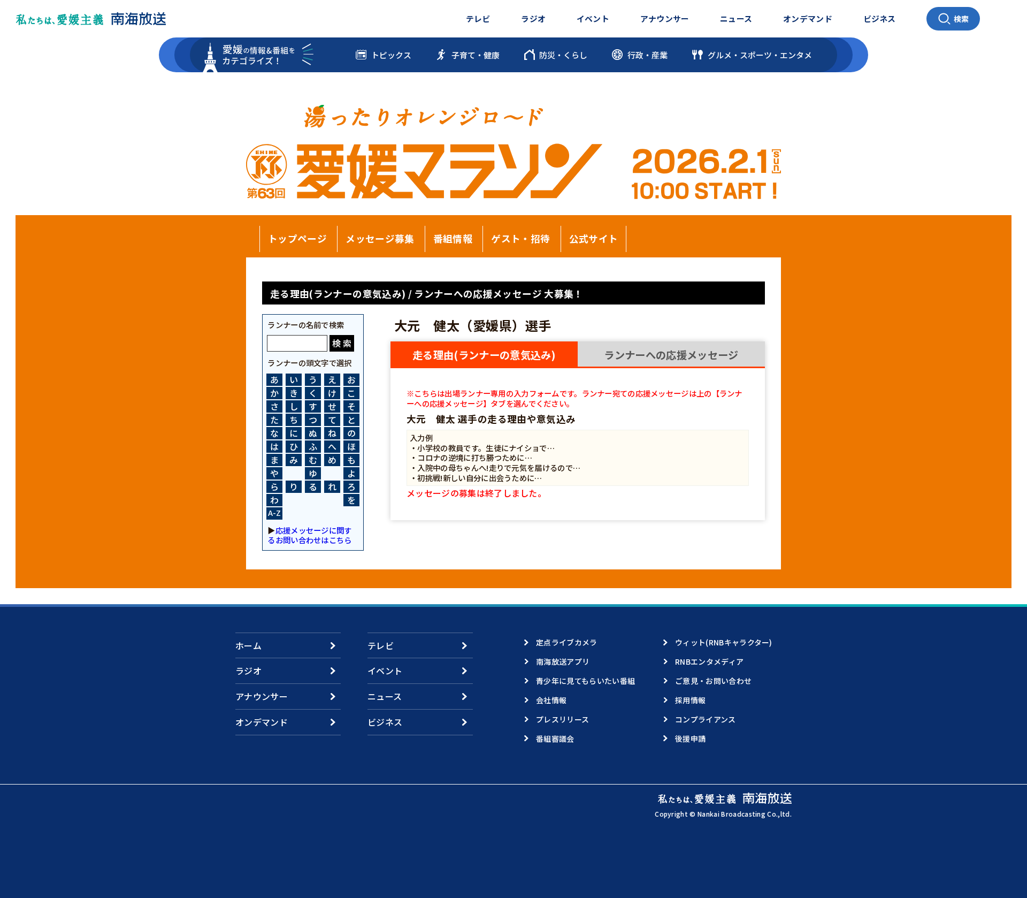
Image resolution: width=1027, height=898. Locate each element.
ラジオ (533, 18)
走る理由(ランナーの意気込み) (484, 354)
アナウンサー (664, 18)
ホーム (248, 645)
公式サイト (593, 238)
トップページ (297, 238)
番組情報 (452, 238)
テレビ (478, 18)
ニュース (736, 18)
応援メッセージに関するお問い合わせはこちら (309, 534)
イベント (593, 18)
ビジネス (879, 18)
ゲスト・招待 (520, 238)
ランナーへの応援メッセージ (671, 354)
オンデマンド (807, 18)
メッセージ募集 (380, 238)
